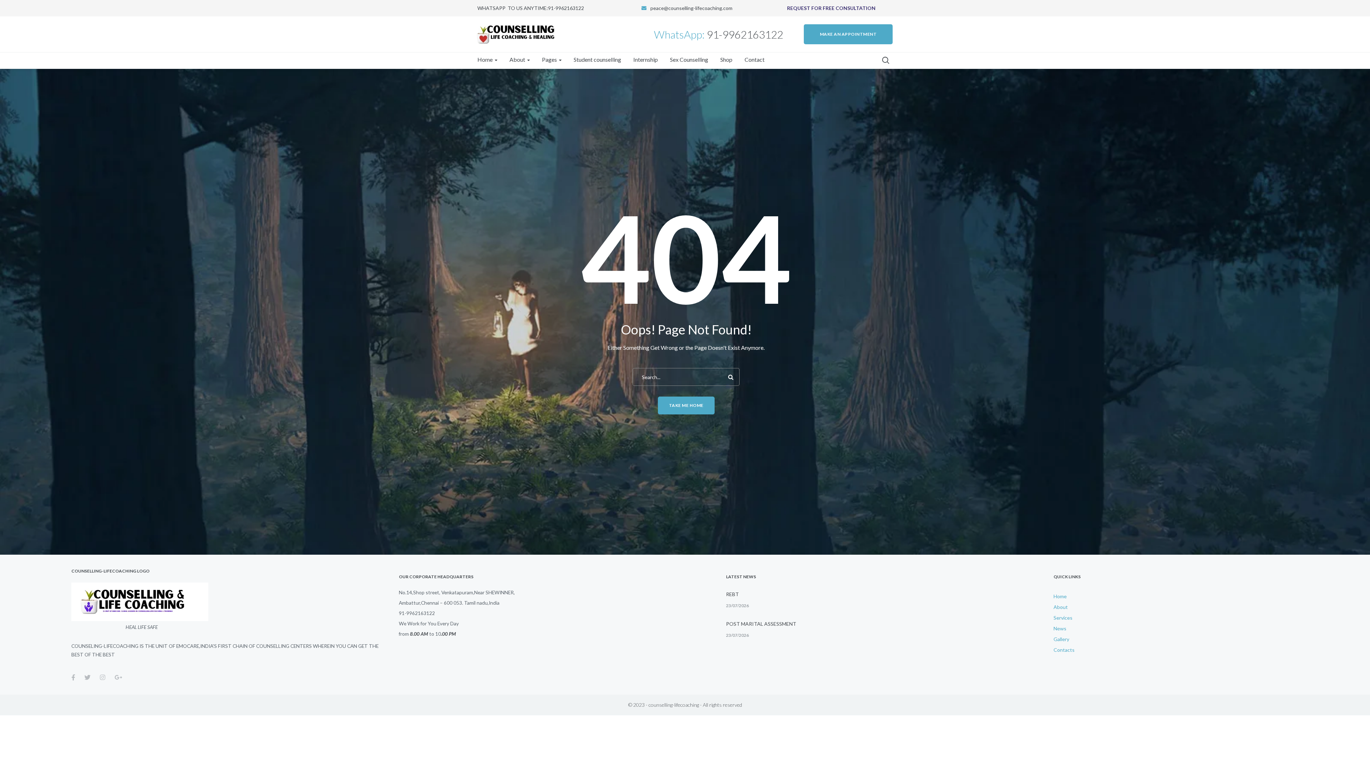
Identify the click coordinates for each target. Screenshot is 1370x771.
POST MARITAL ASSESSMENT (761, 624)
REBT (732, 594)
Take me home (686, 405)
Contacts (1064, 650)
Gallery (1061, 639)
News (1060, 628)
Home (1060, 596)
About (1061, 607)
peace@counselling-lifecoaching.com (691, 8)
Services (1063, 618)
